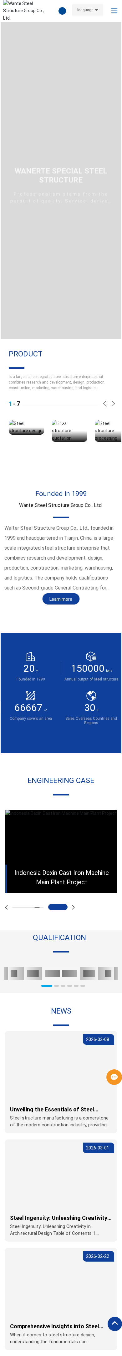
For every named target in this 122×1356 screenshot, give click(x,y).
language (85, 10)
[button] (105, 404)
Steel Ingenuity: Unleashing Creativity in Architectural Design (58, 1221)
